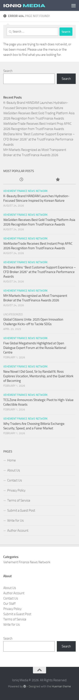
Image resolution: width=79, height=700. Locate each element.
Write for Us (15, 520)
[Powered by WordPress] (24, 686)
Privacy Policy (16, 490)
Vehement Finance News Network (25, 191)
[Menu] (73, 5)
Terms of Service (18, 500)
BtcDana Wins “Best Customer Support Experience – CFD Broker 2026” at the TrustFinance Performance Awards (39, 139)
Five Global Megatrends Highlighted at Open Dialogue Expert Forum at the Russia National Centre (34, 347)
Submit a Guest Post (21, 510)
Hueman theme (61, 686)
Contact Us (14, 480)
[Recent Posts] (21, 179)
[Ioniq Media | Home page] (31, 5)
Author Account (17, 531)
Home (11, 460)
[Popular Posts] (58, 179)
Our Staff (9, 604)
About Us (13, 470)
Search (8, 71)
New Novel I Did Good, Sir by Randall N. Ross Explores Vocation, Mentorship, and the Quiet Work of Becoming (38, 376)
